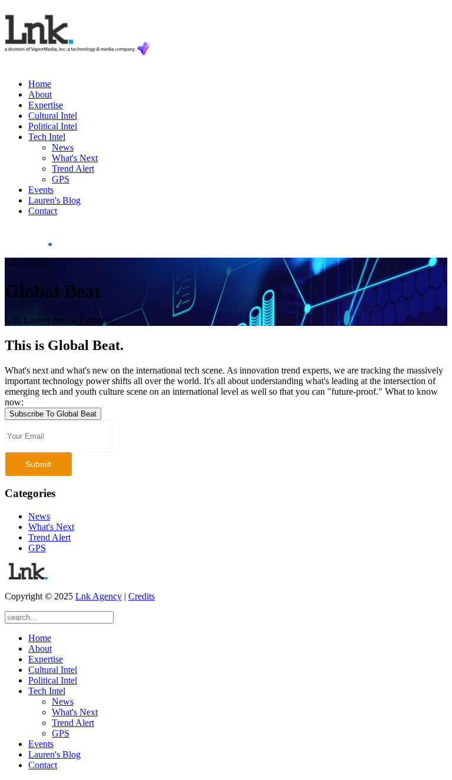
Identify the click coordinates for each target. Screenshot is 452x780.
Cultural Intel (52, 116)
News (63, 147)
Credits (141, 596)
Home (39, 84)
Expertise (45, 105)
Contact (42, 211)
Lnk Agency (98, 596)
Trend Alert (73, 169)
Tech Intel (46, 137)
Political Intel (52, 126)
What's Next (75, 158)
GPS (60, 179)
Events (41, 190)
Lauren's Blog (54, 200)
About (40, 94)
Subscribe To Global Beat (53, 413)
